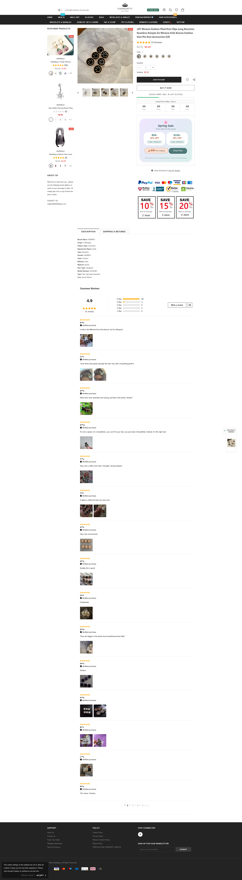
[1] (51, 119)
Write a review (177, 305)
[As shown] (60, 166)
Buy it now (166, 88)
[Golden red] (56, 73)
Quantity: (140, 63)
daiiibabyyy (60, 58)
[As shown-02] (65, 166)
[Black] (51, 166)
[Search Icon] (170, 10)
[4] (65, 119)
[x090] (51, 73)
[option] (105, 55)
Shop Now (178, 150)
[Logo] (125, 7)
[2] (56, 119)
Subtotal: (140, 72)
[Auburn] (56, 166)
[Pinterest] (140, 834)
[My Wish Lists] (176, 11)
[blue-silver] (65, 73)
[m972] (60, 73)
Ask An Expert (174, 171)
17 (70, 73)
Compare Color (125, 80)
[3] (60, 119)
